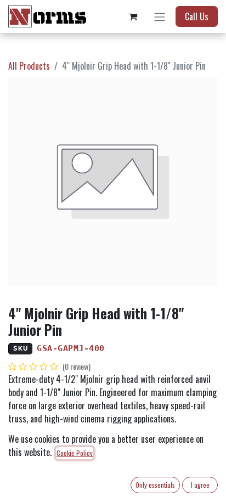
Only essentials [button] (155, 484)
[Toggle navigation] (159, 16)
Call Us (196, 16)
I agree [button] (200, 484)
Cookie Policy (74, 453)
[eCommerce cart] (133, 16)
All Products (29, 65)
